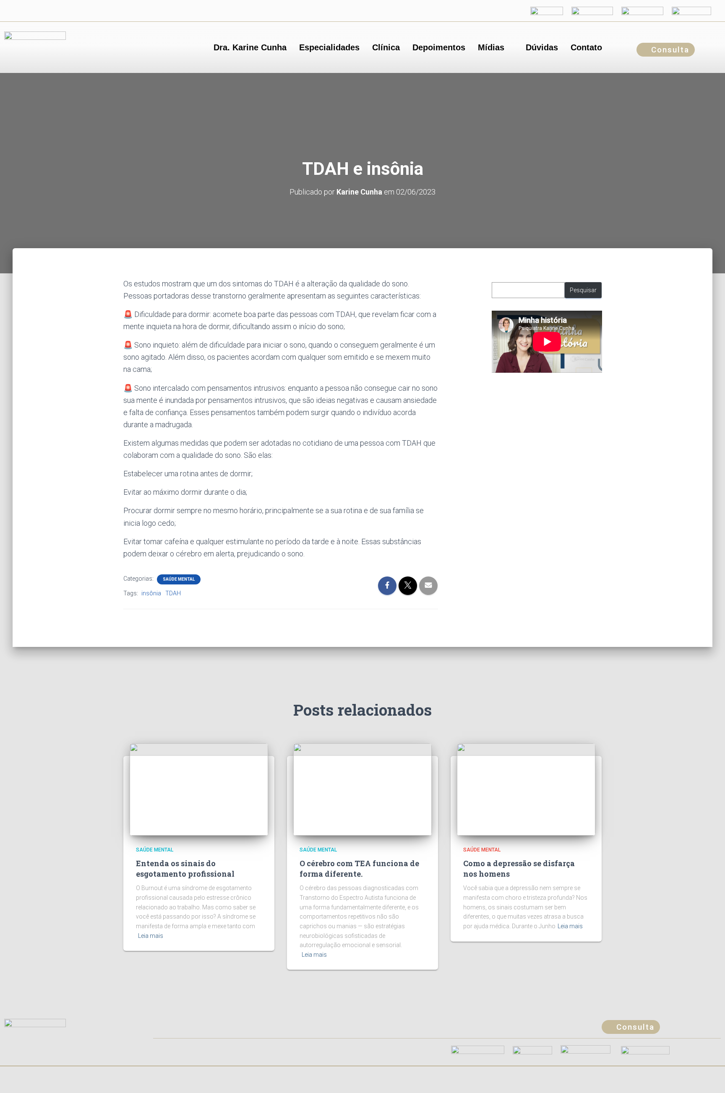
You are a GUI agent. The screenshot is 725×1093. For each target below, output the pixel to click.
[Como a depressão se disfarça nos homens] (526, 788)
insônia (151, 593)
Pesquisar (583, 290)
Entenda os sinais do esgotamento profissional (185, 868)
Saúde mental (179, 579)
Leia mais (150, 935)
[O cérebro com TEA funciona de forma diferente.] (362, 788)
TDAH (173, 593)
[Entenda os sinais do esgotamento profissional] (199, 788)
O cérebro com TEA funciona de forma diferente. (359, 868)
